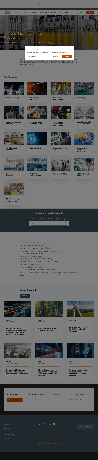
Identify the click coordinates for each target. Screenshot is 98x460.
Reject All (55, 56)
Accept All (67, 56)
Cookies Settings (32, 56)
